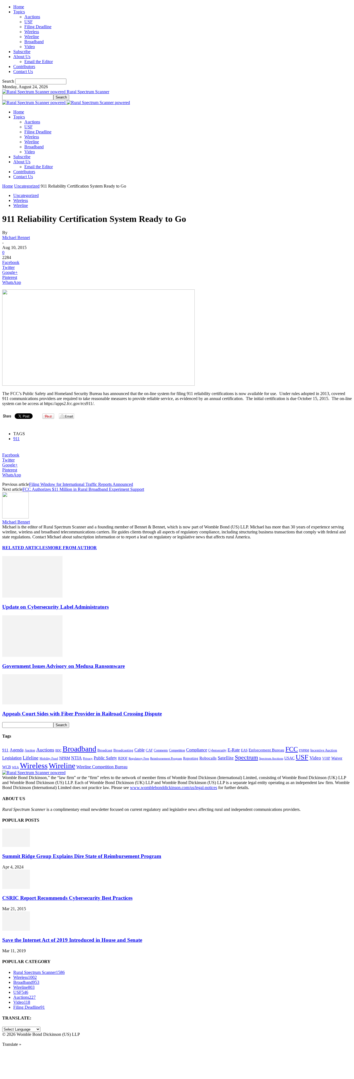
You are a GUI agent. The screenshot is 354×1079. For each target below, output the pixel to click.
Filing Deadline (37, 26)
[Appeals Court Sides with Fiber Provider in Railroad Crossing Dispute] (32, 703)
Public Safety (105, 758)
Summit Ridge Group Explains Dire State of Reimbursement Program (81, 856)
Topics (19, 11)
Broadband (34, 41)
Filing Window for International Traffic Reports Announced (81, 484)
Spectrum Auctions (271, 758)
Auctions (32, 16)
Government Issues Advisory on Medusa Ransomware (63, 666)
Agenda (17, 750)
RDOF (122, 758)
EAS (244, 750)
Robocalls (208, 758)
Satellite (226, 758)
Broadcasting (123, 750)
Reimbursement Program (166, 758)
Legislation (12, 758)
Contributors (24, 66)
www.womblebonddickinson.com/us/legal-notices (173, 787)
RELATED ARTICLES (25, 547)
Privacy (88, 758)
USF (28, 21)
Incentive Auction (323, 750)
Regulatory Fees (139, 758)
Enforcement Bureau (266, 750)
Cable (139, 750)
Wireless (31, 31)
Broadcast (104, 750)
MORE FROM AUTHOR (72, 547)
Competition (177, 750)
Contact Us (23, 71)
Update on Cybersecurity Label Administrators (55, 607)
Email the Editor (38, 61)
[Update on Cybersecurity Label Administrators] (32, 596)
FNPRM (304, 750)
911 (16, 438)
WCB (6, 767)
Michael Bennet (16, 237)
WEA (15, 767)
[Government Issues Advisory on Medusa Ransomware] (32, 655)
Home (18, 6)
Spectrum (246, 757)
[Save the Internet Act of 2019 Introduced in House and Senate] (16, 929)
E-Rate (234, 750)
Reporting (190, 758)
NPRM (64, 758)
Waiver (336, 758)
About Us (21, 56)
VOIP (326, 758)
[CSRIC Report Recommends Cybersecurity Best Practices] (16, 887)
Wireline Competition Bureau (101, 766)
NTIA (76, 758)
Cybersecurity (217, 750)
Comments (161, 750)
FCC (291, 749)
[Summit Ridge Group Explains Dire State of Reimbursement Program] (16, 845)
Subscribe (21, 51)
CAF (149, 750)
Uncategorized (27, 186)
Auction (30, 750)
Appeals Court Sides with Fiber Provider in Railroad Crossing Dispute (82, 714)
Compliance (196, 750)
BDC (58, 750)
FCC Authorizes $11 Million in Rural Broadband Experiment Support (83, 489)
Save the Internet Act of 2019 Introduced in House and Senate (72, 940)
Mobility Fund (49, 758)
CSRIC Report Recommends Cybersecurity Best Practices (67, 898)
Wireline (31, 36)
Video (29, 46)
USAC (289, 758)
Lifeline (30, 758)
